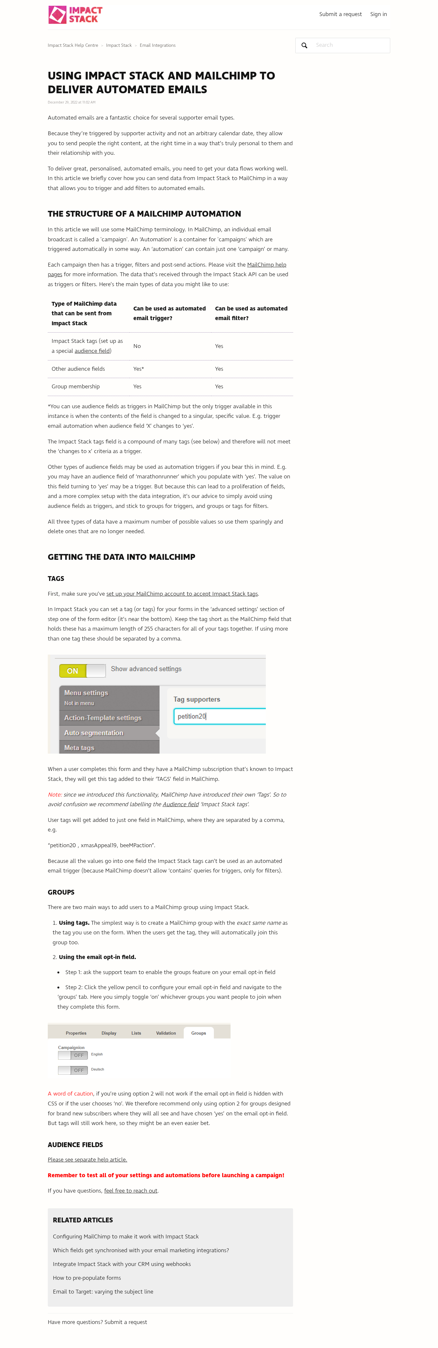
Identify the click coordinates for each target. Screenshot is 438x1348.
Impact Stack (119, 45)
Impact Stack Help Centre (73, 45)
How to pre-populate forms (87, 1278)
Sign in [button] (378, 14)
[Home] (75, 15)
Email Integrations (158, 45)
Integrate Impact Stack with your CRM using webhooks (122, 1264)
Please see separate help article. (87, 1160)
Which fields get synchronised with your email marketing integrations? (141, 1250)
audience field (92, 351)
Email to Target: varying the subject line (103, 1292)
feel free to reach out (130, 1191)
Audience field (180, 804)
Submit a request (340, 14)
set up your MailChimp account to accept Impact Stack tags (182, 594)
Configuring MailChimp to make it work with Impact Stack (126, 1237)
